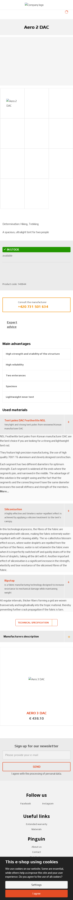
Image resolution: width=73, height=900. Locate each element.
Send (36, 766)
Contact (36, 852)
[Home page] (34, 4)
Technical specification (33, 622)
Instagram (48, 803)
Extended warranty (36, 824)
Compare (33, 270)
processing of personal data (45, 773)
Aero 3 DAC (37, 713)
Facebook (25, 803)
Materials (37, 829)
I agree (36, 893)
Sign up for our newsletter (36, 746)
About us (37, 846)
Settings (36, 885)
